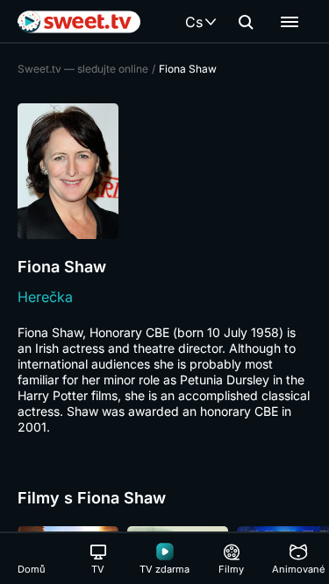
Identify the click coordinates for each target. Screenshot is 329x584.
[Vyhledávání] (246, 22)
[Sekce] (289, 22)
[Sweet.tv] (79, 22)
